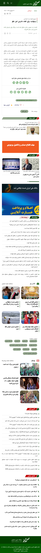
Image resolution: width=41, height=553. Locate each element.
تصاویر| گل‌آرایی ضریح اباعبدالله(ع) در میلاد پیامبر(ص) (31, 304)
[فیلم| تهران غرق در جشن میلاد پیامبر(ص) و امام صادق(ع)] (29, 396)
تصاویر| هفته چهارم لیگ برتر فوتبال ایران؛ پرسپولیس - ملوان (30, 329)
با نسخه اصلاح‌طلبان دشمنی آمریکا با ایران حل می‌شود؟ (23, 225)
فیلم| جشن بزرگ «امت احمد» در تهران (10, 365)
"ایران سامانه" (16, 551)
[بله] (27, 82)
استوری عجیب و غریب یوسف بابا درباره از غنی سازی (24, 232)
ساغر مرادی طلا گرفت (15, 173)
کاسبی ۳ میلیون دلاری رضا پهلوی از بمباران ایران (31, 176)
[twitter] (22, 92)
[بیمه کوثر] (20, 210)
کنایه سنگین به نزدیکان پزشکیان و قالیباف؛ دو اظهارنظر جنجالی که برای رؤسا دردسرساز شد (20, 507)
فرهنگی (29, 11)
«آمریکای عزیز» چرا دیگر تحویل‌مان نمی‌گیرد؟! (26, 480)
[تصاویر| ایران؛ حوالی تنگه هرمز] (11, 317)
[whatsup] (30, 92)
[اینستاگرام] (24, 82)
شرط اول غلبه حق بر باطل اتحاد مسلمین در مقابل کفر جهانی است (20, 236)
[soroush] (11, 92)
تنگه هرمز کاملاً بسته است (30, 228)
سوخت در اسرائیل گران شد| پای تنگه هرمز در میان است (23, 439)
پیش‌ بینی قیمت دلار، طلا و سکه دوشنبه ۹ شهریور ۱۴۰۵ (23, 425)
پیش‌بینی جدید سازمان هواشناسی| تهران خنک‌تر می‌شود (23, 435)
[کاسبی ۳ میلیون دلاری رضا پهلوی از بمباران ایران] (30, 164)
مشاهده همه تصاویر (7, 284)
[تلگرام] (14, 82)
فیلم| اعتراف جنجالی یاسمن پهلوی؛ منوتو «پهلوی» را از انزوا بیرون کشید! (10, 381)
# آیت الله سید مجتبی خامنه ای (18, 345)
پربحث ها (24, 217)
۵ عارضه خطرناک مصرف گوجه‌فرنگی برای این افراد (24, 443)
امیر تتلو (24, 111)
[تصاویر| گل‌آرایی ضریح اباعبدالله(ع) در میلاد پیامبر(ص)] (30, 292)
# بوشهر (25, 341)
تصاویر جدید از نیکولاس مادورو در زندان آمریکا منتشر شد (11, 304)
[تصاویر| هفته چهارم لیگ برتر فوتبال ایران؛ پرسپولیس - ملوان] (30, 317)
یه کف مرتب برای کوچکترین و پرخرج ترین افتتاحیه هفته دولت (21, 247)
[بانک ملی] (20, 188)
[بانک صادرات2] (20, 199)
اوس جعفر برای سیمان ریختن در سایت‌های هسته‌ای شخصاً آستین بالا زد (21, 512)
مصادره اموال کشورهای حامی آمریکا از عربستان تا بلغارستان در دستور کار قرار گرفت (19, 266)
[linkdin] (15, 92)
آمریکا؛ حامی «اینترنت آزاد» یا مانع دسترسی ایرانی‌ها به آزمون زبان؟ (20, 261)
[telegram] (26, 92)
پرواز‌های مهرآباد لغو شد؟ (31, 414)
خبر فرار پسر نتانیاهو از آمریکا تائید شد (27, 250)
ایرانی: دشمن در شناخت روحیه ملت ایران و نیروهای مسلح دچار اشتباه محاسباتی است (19, 275)
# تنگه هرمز (9, 341)
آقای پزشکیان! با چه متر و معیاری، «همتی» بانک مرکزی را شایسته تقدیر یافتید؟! (20, 528)
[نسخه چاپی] (5, 13)
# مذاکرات (26, 349)
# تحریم (34, 349)
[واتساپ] (17, 82)
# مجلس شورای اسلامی (30, 353)
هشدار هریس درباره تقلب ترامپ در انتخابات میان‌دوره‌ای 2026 (21, 465)
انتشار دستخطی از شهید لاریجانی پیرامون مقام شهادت (23, 254)
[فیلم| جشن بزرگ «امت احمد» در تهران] (29, 369)
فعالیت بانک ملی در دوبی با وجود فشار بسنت (26, 271)
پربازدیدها (34, 217)
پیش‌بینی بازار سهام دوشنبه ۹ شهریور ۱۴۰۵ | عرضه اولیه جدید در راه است (19, 455)
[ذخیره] (10, 13)
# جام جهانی (33, 345)
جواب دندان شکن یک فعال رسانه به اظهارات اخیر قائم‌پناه (23, 522)
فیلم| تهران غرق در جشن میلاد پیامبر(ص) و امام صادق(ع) (10, 393)
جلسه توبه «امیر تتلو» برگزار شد (18, 129)
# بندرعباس (33, 341)
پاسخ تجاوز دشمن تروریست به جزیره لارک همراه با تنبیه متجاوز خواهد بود (19, 461)
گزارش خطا (7, 105)
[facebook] (18, 92)
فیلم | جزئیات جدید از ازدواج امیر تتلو (28, 124)
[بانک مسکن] (20, 147)
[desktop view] (11, 3)
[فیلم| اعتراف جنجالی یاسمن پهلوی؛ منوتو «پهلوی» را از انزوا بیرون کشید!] (29, 383)
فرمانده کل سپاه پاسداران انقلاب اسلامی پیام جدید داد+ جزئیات (21, 257)
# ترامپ (17, 341)
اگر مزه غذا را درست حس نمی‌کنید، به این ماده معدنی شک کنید (21, 421)
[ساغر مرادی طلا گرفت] (11, 164)
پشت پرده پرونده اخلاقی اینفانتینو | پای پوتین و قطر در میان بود (21, 450)
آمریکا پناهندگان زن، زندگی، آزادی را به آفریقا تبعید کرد (23, 221)
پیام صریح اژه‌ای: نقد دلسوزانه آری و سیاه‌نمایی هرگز (25, 517)
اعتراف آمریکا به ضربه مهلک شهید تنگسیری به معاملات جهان (22, 239)
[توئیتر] (20, 82)
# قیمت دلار (17, 349)
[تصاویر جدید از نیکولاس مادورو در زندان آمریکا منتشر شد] (11, 292)
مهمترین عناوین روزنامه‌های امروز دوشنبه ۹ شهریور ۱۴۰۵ (23, 417)
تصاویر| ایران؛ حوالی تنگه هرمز (12, 328)
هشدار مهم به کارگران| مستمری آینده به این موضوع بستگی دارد (21, 428)
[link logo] (20, 540)
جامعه (35, 11)
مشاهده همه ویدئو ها (8, 361)
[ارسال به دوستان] (7, 13)
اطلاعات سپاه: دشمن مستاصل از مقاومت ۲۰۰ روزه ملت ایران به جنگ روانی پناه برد (20, 486)
